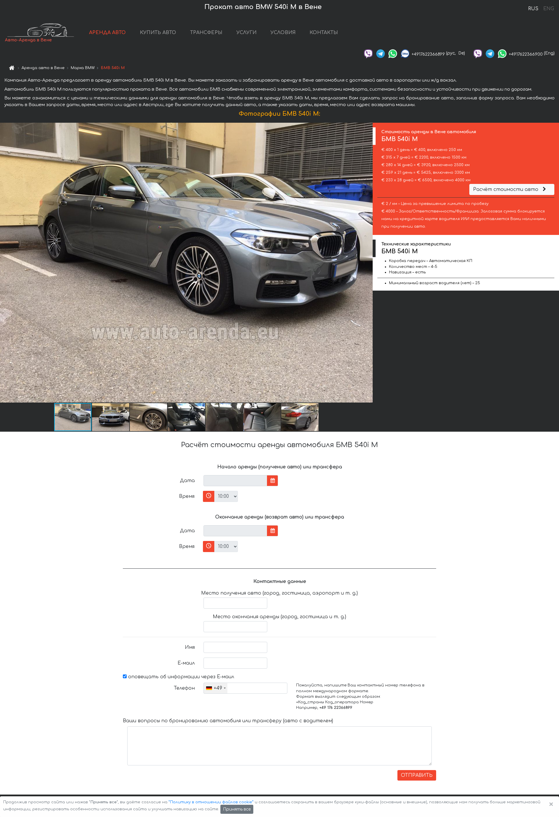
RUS (533, 8)
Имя (190, 647)
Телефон (184, 688)
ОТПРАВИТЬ (417, 775)
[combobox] (215, 688)
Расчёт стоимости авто (506, 189)
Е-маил (186, 663)
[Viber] (368, 53)
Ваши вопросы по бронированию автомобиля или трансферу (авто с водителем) (228, 720)
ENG (548, 8)
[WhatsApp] (392, 53)
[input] (235, 480)
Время (186, 496)
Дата (187, 480)
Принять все (237, 809)
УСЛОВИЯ (283, 32)
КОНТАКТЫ (323, 32)
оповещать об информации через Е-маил (180, 676)
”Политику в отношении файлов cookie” (211, 802)
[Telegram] (380, 53)
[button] (111, 417)
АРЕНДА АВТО (107, 32)
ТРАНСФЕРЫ (206, 32)
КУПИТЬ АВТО (158, 32)
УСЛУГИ (246, 32)
